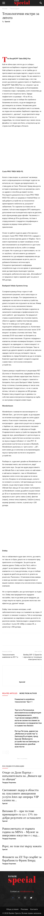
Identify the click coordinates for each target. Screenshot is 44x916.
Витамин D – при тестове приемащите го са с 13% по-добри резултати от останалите (21, 814)
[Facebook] (13, 898)
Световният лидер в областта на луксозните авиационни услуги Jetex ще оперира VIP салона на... (20, 795)
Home (4, 8)
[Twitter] (31, 898)
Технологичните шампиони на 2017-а (10, 656)
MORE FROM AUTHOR (28, 693)
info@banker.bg (27, 891)
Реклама (24, 909)
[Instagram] (25, 898)
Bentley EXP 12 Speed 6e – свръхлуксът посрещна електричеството (32, 657)
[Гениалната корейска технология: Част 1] (8, 702)
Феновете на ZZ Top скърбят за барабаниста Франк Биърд (22, 858)
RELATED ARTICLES (9, 693)
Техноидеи (14, 8)
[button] (41, 3)
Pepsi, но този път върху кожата (22, 846)
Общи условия (12, 909)
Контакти (34, 909)
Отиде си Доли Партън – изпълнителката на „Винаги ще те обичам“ (22, 775)
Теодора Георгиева (9, 782)
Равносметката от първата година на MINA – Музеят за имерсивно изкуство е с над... (20, 832)
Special (7, 21)
